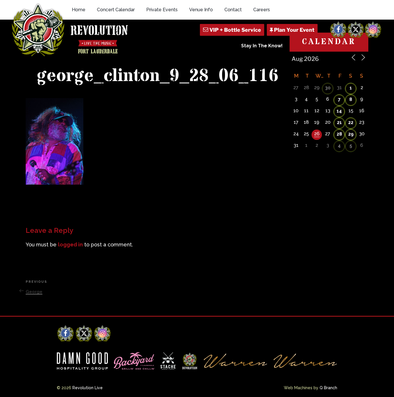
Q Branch (328, 387)
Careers (261, 9)
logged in (70, 244)
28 (339, 134)
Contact (233, 9)
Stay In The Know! (262, 45)
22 (350, 122)
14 (339, 111)
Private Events (162, 9)
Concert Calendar (116, 9)
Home (78, 9)
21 (339, 122)
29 (351, 134)
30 (328, 88)
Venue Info (201, 9)
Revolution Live (87, 387)
